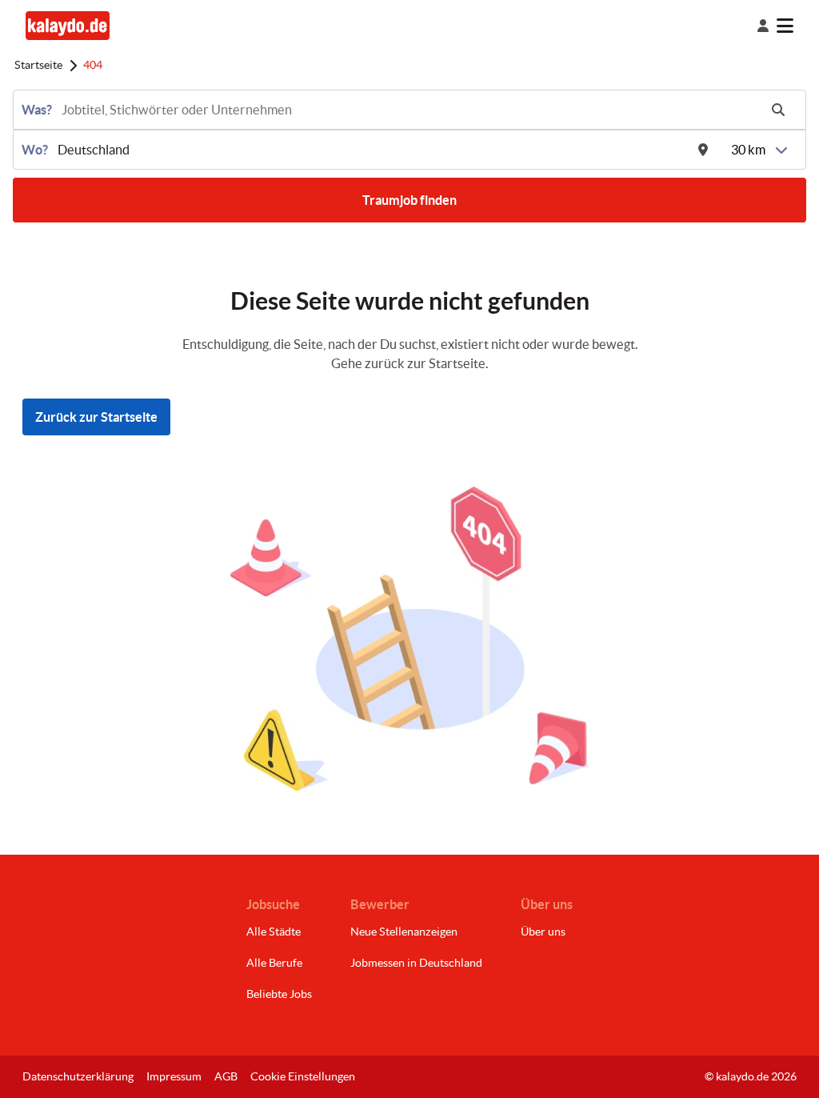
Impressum (174, 1076)
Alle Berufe (274, 962)
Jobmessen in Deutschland (416, 962)
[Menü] (798, 25)
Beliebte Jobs (279, 994)
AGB (226, 1076)
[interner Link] (68, 25)
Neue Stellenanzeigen (403, 931)
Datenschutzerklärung (78, 1076)
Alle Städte (273, 931)
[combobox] (408, 109)
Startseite (38, 64)
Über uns (543, 931)
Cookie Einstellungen (302, 1076)
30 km (748, 149)
